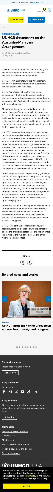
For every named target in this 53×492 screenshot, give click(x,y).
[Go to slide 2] (20, 347)
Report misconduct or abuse (15, 444)
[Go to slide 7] (34, 347)
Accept (26, 486)
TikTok (29, 391)
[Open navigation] (3, 10)
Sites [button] (49, 12)
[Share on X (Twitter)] (22, 262)
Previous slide (5, 299)
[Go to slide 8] (36, 347)
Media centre (8, 440)
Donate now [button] (10, 372)
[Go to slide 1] (17, 347)
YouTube (22, 391)
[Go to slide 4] (25, 347)
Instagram (10, 391)
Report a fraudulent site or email (17, 448)
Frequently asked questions (15, 431)
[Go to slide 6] (31, 347)
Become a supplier (11, 453)
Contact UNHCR (9, 435)
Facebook (4, 391)
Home (4, 27)
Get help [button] (37, 19)
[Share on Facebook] (29, 262)
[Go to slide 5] (28, 347)
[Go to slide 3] (23, 347)
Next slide (48, 299)
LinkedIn (35, 391)
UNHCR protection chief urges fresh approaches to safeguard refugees (26, 327)
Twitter (16, 391)
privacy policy (30, 476)
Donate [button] (44, 12)
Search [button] (39, 12)
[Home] (16, 10)
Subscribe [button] (9, 417)
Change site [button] (34, 2)
